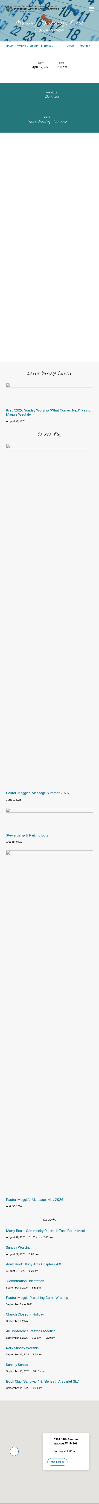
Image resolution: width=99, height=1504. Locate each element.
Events (21, 46)
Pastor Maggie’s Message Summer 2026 (37, 793)
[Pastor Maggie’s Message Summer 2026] (49, 784)
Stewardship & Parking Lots (27, 835)
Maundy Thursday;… (42, 46)
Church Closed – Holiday (25, 1314)
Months (85, 46)
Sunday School (17, 1365)
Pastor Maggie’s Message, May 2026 (34, 1200)
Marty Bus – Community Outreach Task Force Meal (45, 1231)
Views (71, 46)
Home (9, 46)
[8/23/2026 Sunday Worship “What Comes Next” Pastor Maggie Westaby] (49, 401)
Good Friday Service (47, 122)
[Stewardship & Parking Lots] (49, 827)
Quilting (51, 97)
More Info (57, 1461)
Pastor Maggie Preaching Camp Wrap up (37, 1298)
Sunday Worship (18, 1247)
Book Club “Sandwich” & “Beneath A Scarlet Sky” (42, 1381)
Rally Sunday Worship (22, 1348)
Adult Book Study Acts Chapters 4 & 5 (35, 1264)
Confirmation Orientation (25, 1281)
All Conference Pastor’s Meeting (30, 1331)
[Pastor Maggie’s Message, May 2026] (49, 1191)
